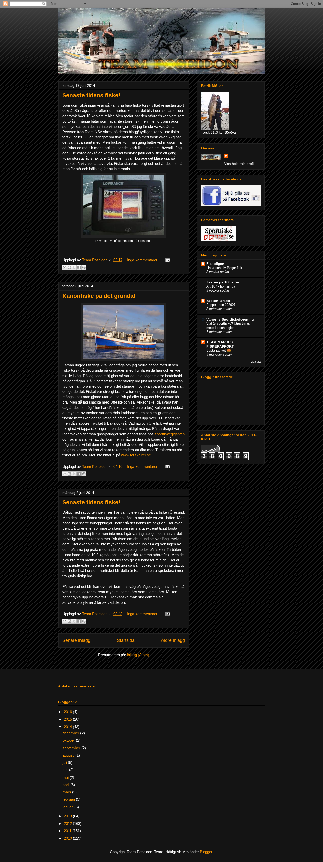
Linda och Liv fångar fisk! (224, 268)
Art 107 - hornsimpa (220, 286)
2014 (68, 727)
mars (67, 792)
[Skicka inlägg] (166, 260)
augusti (69, 755)
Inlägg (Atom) (138, 655)
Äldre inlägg (173, 640)
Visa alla (256, 361)
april (66, 785)
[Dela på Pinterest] (83, 267)
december (71, 733)
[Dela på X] (74, 267)
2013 (68, 816)
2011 (68, 831)
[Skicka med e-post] (64, 267)
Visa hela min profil (239, 164)
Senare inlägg (76, 640)
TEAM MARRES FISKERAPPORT (220, 344)
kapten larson (218, 301)
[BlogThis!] (69, 267)
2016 (68, 712)
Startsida (126, 640)
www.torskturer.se (136, 455)
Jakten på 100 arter (222, 282)
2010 (68, 838)
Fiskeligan (215, 264)
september (72, 748)
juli (65, 762)
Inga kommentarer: (143, 260)
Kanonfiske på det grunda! (99, 296)
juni (66, 770)
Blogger (206, 852)
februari (69, 799)
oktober (69, 740)
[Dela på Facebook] (79, 267)
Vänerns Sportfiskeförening (230, 319)
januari (68, 807)
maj (66, 777)
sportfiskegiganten (170, 434)
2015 (68, 719)
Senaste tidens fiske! (91, 95)
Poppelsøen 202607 (220, 305)
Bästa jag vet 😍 (218, 350)
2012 (68, 823)
